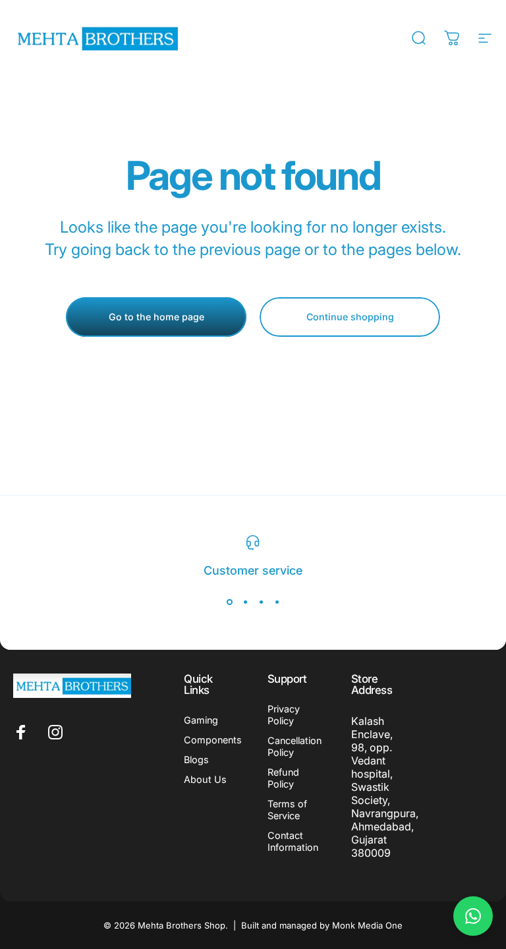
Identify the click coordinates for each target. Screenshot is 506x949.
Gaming (201, 720)
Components (213, 739)
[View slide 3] (261, 602)
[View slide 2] (245, 602)
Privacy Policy (283, 714)
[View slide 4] (277, 602)
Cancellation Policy (294, 746)
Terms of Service (287, 809)
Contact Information (292, 841)
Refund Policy (283, 778)
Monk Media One (367, 925)
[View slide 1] (229, 602)
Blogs (196, 759)
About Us (205, 779)
